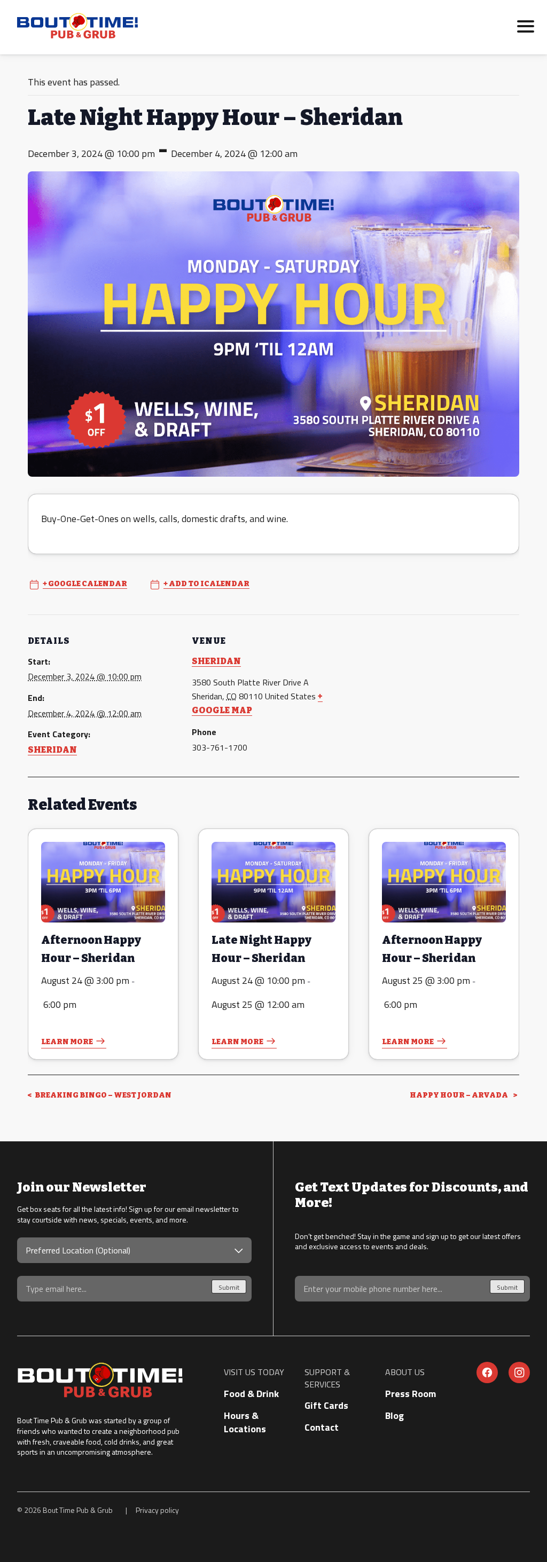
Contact (321, 1427)
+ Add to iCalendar (206, 584)
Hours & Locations (245, 1422)
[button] (525, 25)
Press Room (410, 1393)
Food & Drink (251, 1393)
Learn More (67, 1041)
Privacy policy (157, 1510)
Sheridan (52, 750)
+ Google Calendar (85, 584)
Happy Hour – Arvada (459, 1095)
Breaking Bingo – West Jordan (102, 1095)
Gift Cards (326, 1405)
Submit (228, 1287)
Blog (394, 1415)
